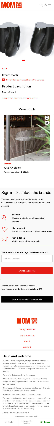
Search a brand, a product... (41, 4)
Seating (18, 98)
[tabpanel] (27, 37)
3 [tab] (31, 60)
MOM (11, 4)
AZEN (34, 98)
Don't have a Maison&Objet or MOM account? (24, 252)
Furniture (7, 98)
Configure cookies (27, 329)
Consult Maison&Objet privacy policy (16, 412)
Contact (27, 347)
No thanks (9, 422)
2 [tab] (27, 60)
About (27, 341)
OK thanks (45, 422)
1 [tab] (23, 60)
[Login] (45, 5)
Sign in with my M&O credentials (27, 299)
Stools (27, 98)
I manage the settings (27, 422)
